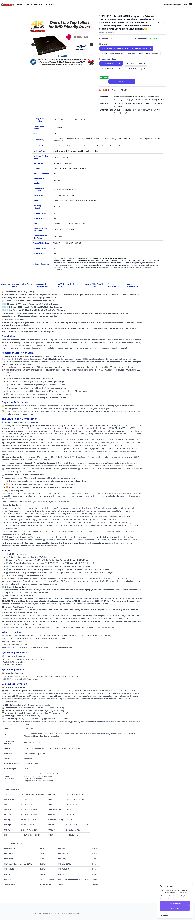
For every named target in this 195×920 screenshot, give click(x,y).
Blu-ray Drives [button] (34, 4)
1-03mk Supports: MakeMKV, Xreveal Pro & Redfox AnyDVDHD (126, 48)
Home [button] (19, 4)
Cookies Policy (178, 896)
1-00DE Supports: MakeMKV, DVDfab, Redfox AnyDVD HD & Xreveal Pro (130, 54)
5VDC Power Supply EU (136, 63)
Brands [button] (50, 4)
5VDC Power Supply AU (136, 68)
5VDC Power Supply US (111, 68)
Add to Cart (122, 81)
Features (88, 284)
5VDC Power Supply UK (111, 63)
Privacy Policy (60, 913)
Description (6, 284)
